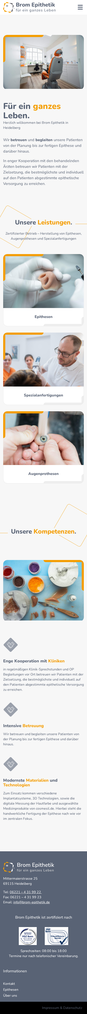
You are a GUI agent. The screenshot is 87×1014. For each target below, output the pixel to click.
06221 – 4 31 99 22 (26, 892)
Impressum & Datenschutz (62, 1008)
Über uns (10, 995)
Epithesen (10, 989)
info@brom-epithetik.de (31, 902)
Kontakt (9, 983)
